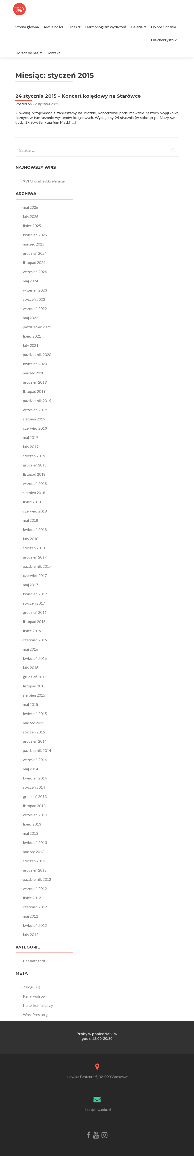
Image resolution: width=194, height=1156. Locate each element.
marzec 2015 (33, 722)
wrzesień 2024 (35, 271)
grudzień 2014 (35, 741)
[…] (73, 122)
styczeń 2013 (34, 861)
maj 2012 (30, 916)
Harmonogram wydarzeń (105, 27)
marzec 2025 (33, 244)
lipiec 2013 (32, 824)
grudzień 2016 (35, 612)
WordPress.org (35, 1014)
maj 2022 (30, 317)
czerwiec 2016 (35, 640)
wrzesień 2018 (35, 483)
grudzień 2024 (35, 253)
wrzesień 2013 (35, 815)
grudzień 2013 (35, 796)
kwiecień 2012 (35, 925)
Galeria (137, 27)
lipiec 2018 (32, 502)
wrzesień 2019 (35, 409)
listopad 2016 (34, 621)
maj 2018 (30, 520)
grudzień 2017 (35, 557)
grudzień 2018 (35, 465)
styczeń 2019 (34, 455)
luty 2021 (30, 345)
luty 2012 (30, 934)
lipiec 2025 (32, 225)
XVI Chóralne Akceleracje (44, 181)
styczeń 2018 (34, 548)
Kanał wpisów (34, 996)
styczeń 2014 (34, 787)
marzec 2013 (33, 851)
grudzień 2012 (35, 870)
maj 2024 (30, 281)
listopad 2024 (34, 262)
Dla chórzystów (163, 40)
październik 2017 (37, 566)
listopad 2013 (34, 805)
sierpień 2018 (34, 492)
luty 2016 (30, 667)
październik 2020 (37, 354)
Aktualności (53, 27)
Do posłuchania (163, 27)
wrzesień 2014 (35, 759)
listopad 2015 (34, 686)
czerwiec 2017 (35, 575)
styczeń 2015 (34, 732)
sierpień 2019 (34, 419)
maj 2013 (30, 833)
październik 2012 (37, 879)
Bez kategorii (34, 960)
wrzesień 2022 (35, 308)
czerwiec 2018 (35, 511)
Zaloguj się (31, 987)
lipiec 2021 (32, 336)
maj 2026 (30, 207)
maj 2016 (30, 649)
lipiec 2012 (32, 897)
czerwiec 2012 (35, 907)
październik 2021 (37, 327)
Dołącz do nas (26, 53)
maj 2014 (30, 768)
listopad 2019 (34, 391)
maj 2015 (30, 704)
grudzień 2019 (35, 382)
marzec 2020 (33, 373)
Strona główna (27, 27)
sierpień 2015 (34, 695)
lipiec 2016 (32, 630)
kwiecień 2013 (35, 842)
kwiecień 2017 (35, 594)
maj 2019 (30, 437)
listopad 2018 (34, 474)
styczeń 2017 (34, 603)
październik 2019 (37, 400)
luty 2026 (30, 216)
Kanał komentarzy (38, 1005)
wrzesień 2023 (35, 290)
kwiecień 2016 (35, 658)
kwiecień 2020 (35, 363)
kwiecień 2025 (35, 235)
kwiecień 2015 (35, 713)
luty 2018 (30, 538)
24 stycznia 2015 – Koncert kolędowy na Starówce (78, 96)
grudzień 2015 (35, 676)
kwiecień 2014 (35, 778)
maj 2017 (30, 584)
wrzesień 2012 (35, 888)
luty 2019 (30, 446)
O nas (72, 27)
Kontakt (53, 53)
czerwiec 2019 (35, 428)
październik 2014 (37, 750)
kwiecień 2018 (35, 529)
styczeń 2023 (34, 299)
